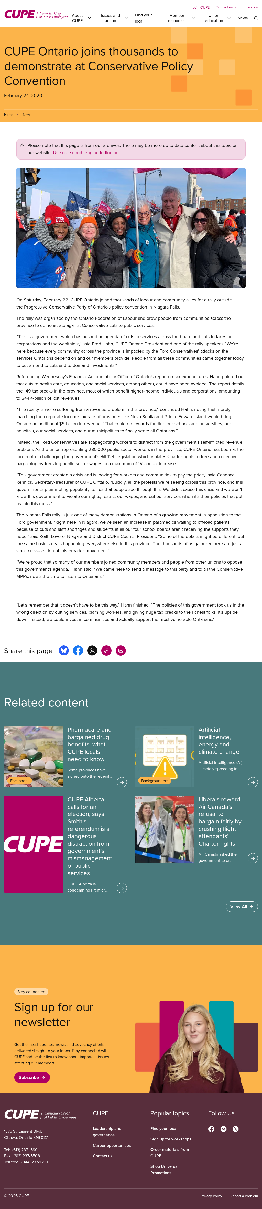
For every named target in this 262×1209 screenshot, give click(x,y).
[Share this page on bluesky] (64, 651)
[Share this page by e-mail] (121, 651)
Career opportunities (112, 1145)
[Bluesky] (223, 1128)
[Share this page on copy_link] (106, 651)
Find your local (163, 1128)
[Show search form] (256, 18)
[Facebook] (211, 1128)
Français (251, 7)
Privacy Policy (211, 1196)
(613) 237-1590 (25, 1149)
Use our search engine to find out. (87, 152)
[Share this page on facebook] (78, 651)
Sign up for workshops (170, 1139)
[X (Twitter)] (235, 1128)
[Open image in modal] (131, 228)
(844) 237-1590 (34, 1162)
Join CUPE (201, 7)
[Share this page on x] (92, 651)
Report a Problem (244, 1196)
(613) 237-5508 (27, 1156)
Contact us (103, 1156)
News (243, 18)
